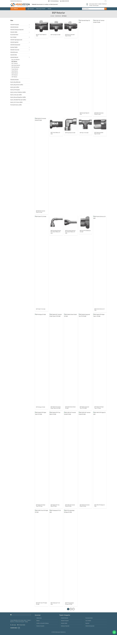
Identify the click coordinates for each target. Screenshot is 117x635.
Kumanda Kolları (14, 34)
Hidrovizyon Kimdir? (40, 8)
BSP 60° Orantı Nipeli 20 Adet (41, 35)
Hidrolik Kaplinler (14, 42)
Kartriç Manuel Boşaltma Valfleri (18, 97)
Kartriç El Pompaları (15, 89)
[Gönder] (105, 9)
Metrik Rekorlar (15, 73)
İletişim (49, 8)
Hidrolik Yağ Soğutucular (16, 39)
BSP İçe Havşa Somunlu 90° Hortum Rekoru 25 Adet (56, 232)
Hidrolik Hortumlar (14, 49)
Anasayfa (31, 8)
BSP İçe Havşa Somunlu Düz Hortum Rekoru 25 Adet (70, 232)
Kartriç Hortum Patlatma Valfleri (18, 92)
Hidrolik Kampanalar (15, 44)
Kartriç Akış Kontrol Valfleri (16, 84)
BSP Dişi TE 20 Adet (84, 132)
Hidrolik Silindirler (14, 79)
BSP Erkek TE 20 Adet (40, 309)
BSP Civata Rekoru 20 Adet (55, 133)
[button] (18, 8)
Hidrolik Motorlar (14, 27)
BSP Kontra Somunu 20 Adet (99, 309)
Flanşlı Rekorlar (15, 69)
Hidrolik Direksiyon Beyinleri (17, 29)
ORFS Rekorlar (15, 74)
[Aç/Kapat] (29, 24)
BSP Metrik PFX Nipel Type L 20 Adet (99, 407)
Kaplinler (87, 623)
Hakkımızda (39, 618)
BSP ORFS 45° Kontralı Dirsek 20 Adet (70, 505)
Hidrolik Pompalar (14, 24)
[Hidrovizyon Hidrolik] (20, 4)
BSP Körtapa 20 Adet (40, 407)
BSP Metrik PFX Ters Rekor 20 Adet (55, 505)
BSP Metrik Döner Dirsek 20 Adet (70, 407)
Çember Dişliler (14, 47)
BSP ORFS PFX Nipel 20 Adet (99, 505)
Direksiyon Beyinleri (65, 626)
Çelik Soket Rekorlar (16, 65)
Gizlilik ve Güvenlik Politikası (42, 623)
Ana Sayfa (52, 15)
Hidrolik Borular (14, 52)
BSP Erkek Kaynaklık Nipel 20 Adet (98, 133)
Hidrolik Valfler (13, 32)
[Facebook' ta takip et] (106, 1)
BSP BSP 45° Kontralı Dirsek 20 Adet (98, 113)
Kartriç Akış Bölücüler (15, 82)
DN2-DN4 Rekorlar (15, 67)
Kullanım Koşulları (40, 626)
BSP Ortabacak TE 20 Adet (55, 603)
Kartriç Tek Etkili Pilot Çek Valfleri (18, 99)
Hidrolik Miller (13, 54)
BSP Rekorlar (14, 61)
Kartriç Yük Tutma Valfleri (16, 102)
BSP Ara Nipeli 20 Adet (55, 34)
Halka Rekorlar (15, 71)
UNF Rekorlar (14, 76)
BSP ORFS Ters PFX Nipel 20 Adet (41, 603)
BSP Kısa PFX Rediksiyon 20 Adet (85, 231)
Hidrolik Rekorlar (58, 15)
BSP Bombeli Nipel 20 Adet (84, 113)
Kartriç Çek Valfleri (14, 87)
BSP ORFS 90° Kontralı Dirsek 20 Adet (85, 505)
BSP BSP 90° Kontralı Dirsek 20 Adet (40, 211)
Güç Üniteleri (13, 37)
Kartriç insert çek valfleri (16, 94)
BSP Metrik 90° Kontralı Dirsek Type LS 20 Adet (56, 407)
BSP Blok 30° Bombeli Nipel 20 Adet (70, 35)
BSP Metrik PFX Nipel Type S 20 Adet (40, 505)
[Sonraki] (73, 609)
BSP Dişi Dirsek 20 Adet (70, 132)
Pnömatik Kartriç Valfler (16, 104)
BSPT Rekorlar (15, 63)
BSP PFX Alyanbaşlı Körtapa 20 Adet (69, 603)
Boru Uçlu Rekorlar (16, 59)
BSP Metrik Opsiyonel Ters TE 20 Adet (84, 407)
